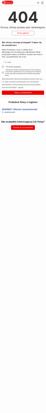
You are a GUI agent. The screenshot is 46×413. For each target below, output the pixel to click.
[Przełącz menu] (42, 3)
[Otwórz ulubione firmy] (38, 3)
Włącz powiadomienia (23, 93)
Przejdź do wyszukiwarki (23, 127)
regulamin (17, 67)
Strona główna (23, 33)
